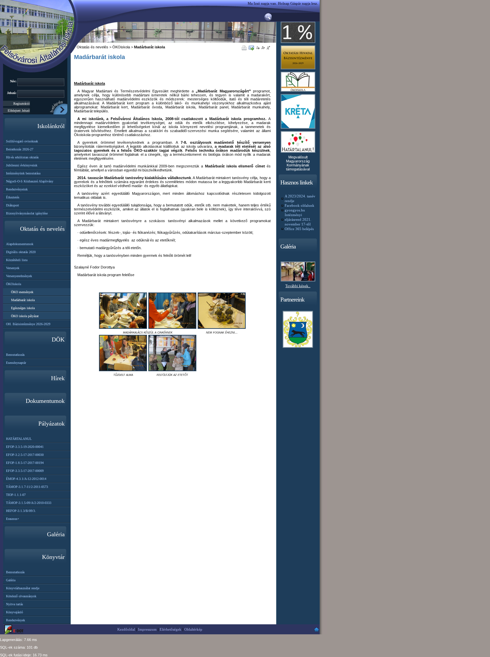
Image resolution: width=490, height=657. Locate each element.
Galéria (10, 580)
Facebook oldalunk (299, 205)
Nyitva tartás (14, 604)
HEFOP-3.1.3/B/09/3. (21, 511)
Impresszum (147, 629)
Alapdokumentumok (19, 244)
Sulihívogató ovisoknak (22, 141)
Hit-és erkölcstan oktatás (22, 157)
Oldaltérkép (193, 629)
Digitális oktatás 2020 (21, 252)
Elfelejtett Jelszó (19, 110)
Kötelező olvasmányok (21, 596)
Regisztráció (21, 103)
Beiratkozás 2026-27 (19, 149)
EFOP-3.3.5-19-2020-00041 (25, 447)
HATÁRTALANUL (19, 439)
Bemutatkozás (15, 355)
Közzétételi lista (16, 260)
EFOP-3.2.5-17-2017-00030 (25, 455)
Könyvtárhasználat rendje (22, 588)
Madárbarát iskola (23, 300)
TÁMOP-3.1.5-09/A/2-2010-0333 (28, 503)
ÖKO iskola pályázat (25, 316)
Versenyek (12, 268)
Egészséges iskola (23, 308)
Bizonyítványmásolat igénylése (27, 213)
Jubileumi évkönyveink (21, 165)
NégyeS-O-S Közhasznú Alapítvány (29, 181)
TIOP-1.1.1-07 (16, 495)
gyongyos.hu (295, 210)
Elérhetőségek (170, 629)
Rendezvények (15, 620)
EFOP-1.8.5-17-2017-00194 (25, 463)
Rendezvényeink (17, 189)
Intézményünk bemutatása (23, 173)
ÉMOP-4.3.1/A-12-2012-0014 (26, 479)
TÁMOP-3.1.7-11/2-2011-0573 (27, 487)
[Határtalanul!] (298, 153)
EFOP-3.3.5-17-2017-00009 (25, 471)
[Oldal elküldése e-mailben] (252, 47)
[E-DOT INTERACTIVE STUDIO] (15, 629)
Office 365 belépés (299, 229)
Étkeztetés (12, 197)
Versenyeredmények (19, 276)
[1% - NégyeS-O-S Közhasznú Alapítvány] (298, 43)
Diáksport (12, 205)
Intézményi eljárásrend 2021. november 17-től (298, 219)
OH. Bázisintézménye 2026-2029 (28, 324)
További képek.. (297, 286)
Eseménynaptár (16, 363)
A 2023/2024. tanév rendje (300, 198)
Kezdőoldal (126, 629)
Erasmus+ (12, 519)
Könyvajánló (14, 612)
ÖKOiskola (13, 284)
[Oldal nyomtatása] (245, 47)
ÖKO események (22, 292)
